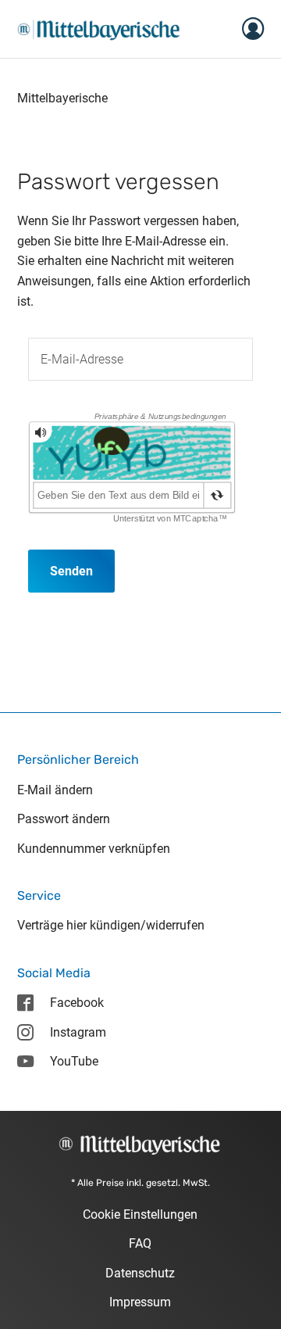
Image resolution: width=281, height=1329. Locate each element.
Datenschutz (140, 1273)
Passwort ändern (63, 818)
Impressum (140, 1302)
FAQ (140, 1243)
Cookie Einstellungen (140, 1214)
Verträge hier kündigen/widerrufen (111, 925)
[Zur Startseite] (98, 27)
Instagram (78, 1032)
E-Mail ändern (55, 790)
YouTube (74, 1061)
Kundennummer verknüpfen (93, 848)
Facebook (77, 1002)
